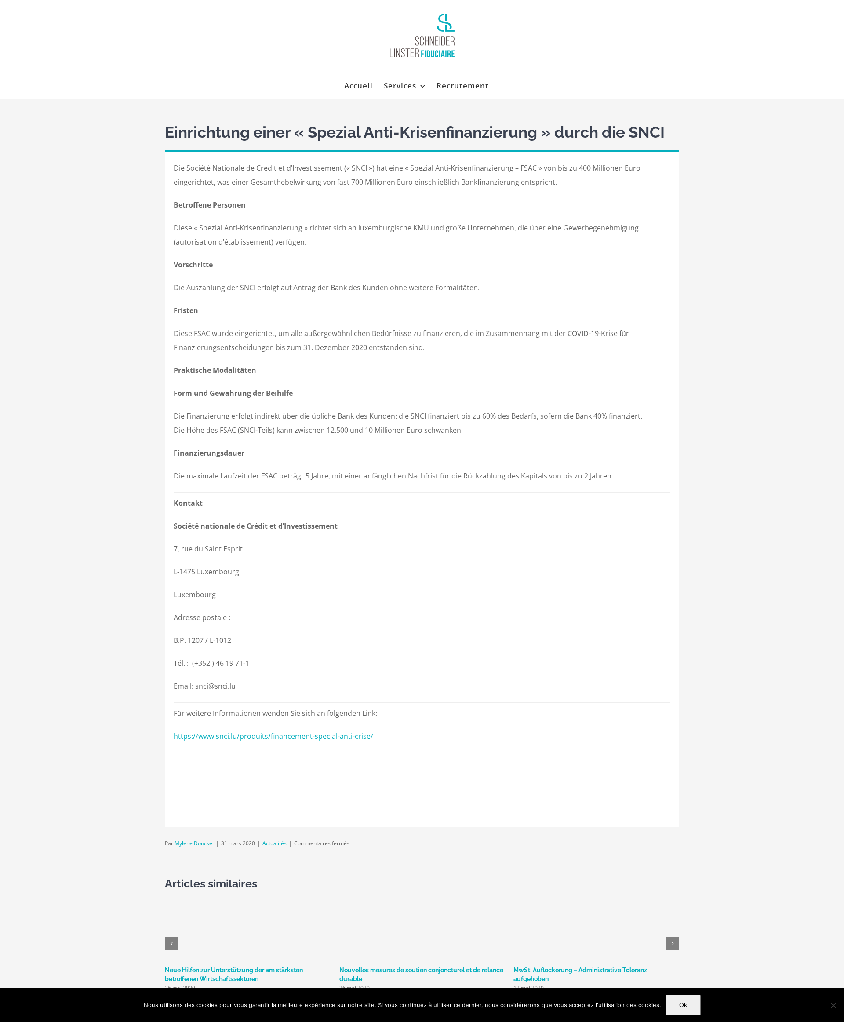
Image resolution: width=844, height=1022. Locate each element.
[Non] (833, 1005)
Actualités (274, 843)
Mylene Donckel (194, 843)
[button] (171, 943)
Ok (683, 1004)
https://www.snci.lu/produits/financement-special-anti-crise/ (273, 736)
